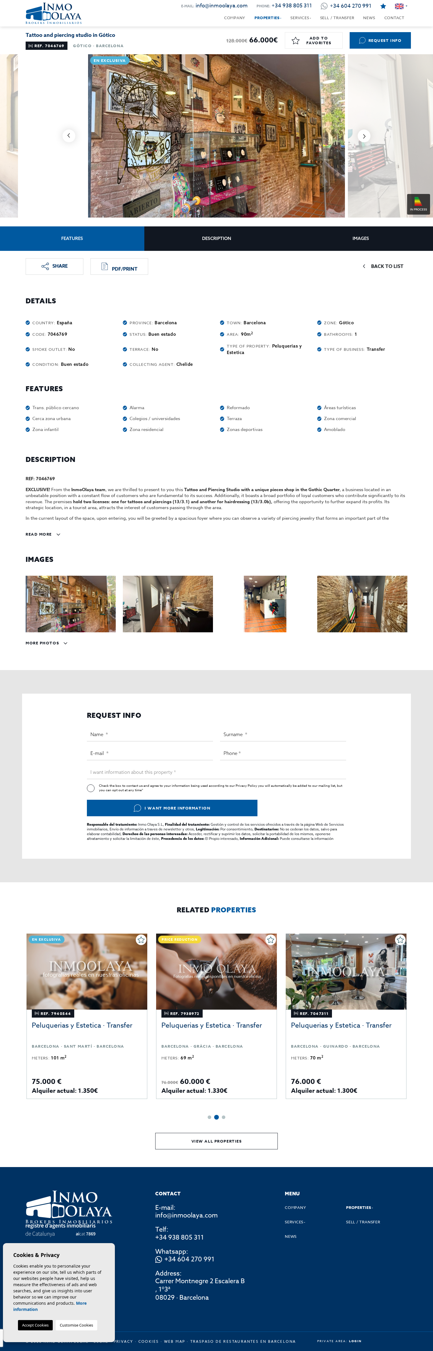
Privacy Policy (247, 785)
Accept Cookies (35, 1325)
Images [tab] (361, 238)
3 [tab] (223, 1117)
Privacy (123, 1341)
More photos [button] (43, 643)
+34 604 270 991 (189, 1259)
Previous (69, 136)
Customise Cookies (76, 1325)
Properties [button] (267, 17)
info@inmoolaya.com (222, 6)
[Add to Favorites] (29, 939)
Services (299, 17)
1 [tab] (209, 1117)
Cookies (148, 1341)
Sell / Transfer (337, 17)
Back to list (387, 266)
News (369, 17)
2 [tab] (216, 1117)
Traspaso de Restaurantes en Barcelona (243, 1341)
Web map (174, 1341)
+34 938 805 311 (292, 6)
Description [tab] (216, 238)
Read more (39, 534)
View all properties (216, 1141)
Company (234, 17)
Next (364, 136)
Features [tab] (72, 238)
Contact (394, 17)
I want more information (177, 808)
